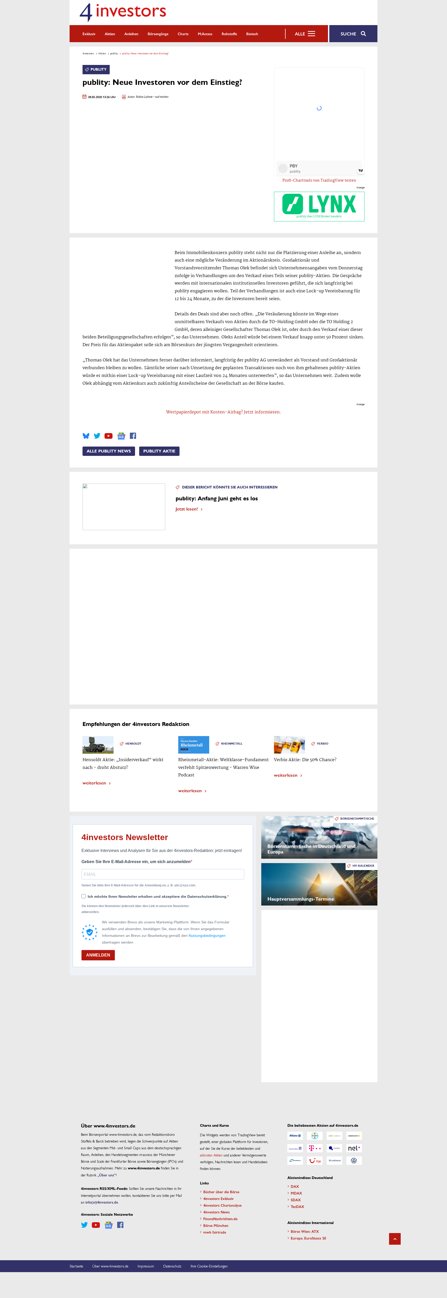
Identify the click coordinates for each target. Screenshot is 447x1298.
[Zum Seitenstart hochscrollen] (395, 1239)
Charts (183, 33)
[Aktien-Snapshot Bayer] (315, 1136)
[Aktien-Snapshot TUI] (315, 1160)
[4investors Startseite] (123, 13)
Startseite (76, 1266)
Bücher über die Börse (221, 1191)
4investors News (216, 1211)
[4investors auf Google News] (121, 436)
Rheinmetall (231, 743)
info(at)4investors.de (101, 1202)
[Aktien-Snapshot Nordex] (295, 1160)
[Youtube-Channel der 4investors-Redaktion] (109, 436)
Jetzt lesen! (187, 508)
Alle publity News (109, 451)
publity (114, 53)
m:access (205, 33)
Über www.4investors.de (110, 1266)
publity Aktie (159, 451)
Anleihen (131, 33)
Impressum (146, 1266)
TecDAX (297, 1206)
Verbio (322, 743)
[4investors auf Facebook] (133, 436)
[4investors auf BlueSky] (86, 436)
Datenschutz (172, 1266)
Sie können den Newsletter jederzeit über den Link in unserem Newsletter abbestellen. (135, 909)
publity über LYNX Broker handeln (319, 216)
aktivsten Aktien (211, 1155)
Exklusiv (89, 33)
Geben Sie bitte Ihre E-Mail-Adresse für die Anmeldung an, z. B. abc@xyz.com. (138, 885)
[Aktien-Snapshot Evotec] (334, 1148)
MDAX (296, 1193)
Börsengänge (158, 33)
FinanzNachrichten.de (220, 1218)
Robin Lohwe (144, 97)
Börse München (215, 1225)
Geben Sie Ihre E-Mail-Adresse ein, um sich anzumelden (136, 861)
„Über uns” (106, 1174)
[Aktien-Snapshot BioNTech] (334, 1136)
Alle (300, 34)
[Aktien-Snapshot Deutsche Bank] (295, 1148)
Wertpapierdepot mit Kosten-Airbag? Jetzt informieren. (223, 412)
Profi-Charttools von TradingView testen (319, 180)
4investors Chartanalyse (222, 1205)
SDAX (296, 1199)
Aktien (110, 33)
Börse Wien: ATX (305, 1231)
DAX (295, 1186)
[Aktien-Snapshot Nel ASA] (354, 1148)
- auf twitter (161, 97)
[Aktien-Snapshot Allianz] (295, 1136)
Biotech (252, 33)
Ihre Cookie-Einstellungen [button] (209, 1266)
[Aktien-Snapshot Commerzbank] (354, 1136)
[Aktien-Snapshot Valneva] (334, 1160)
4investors (88, 53)
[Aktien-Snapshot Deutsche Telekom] (315, 1148)
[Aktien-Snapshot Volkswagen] (354, 1160)
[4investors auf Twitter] (97, 436)
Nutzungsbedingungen (207, 935)
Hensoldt (133, 743)
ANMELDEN (98, 955)
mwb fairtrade (214, 1232)
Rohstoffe (229, 33)
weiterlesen (94, 782)
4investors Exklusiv (218, 1198)
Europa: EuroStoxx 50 (308, 1238)
